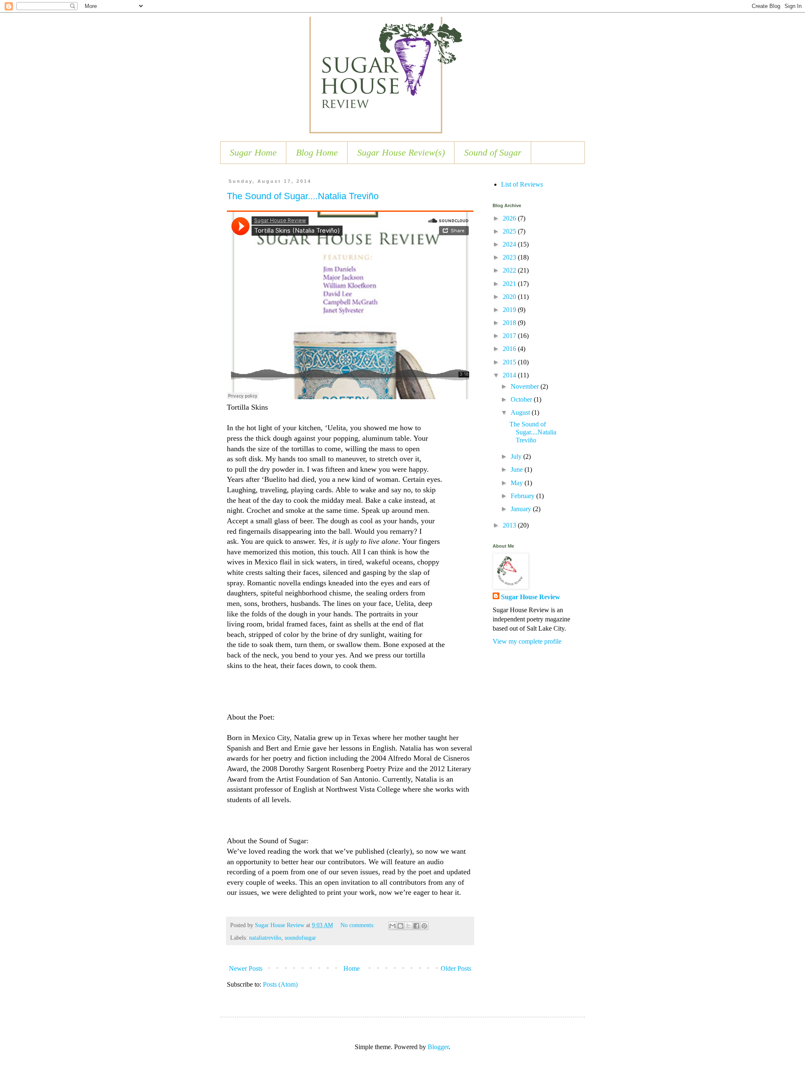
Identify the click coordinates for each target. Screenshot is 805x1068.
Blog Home (317, 152)
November (525, 386)
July (517, 456)
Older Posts (456, 968)
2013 (510, 525)
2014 (510, 375)
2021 (510, 283)
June (518, 469)
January (522, 508)
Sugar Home (253, 152)
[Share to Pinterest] (424, 926)
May (518, 482)
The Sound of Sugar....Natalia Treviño (303, 196)
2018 (510, 322)
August (521, 412)
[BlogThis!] (400, 926)
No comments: (358, 925)
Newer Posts (245, 968)
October (522, 399)
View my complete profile (527, 641)
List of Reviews (522, 184)
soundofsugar (300, 937)
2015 (510, 362)
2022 (510, 270)
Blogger (438, 1046)
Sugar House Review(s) (401, 152)
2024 (510, 244)
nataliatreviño (265, 937)
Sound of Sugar (493, 152)
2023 (510, 257)
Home (351, 968)
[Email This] (392, 926)
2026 (510, 218)
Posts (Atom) (280, 984)
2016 (510, 348)
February (523, 495)
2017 (510, 335)
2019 (510, 309)
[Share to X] (408, 926)
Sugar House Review (530, 596)
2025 (510, 231)
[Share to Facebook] (416, 926)
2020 (510, 296)
